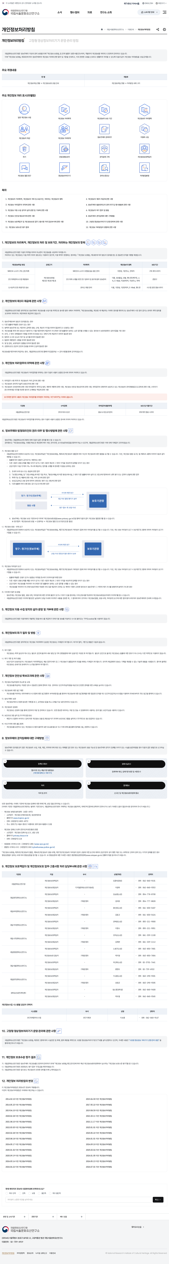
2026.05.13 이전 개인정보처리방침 (99, 1161)
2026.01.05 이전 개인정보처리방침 (99, 1155)
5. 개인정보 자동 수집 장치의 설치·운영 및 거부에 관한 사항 (27, 210)
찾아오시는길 (136, 1227)
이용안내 (131, 29)
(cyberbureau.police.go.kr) (43, 847)
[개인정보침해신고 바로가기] (43, 773)
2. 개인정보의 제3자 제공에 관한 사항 (99, 199)
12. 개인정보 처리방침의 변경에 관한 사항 (101, 227)
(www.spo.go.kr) (41, 844)
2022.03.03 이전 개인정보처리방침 (18, 1127)
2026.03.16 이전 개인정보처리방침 (18, 1161)
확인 (157, 1200)
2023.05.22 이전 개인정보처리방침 (99, 1133)
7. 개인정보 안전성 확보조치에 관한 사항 (20, 216)
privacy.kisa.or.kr (20, 835)
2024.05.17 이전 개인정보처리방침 (18, 1144)
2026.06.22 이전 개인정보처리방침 (18, 1167)
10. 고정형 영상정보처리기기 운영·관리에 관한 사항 (104, 222)
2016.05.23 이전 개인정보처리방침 (18, 1105)
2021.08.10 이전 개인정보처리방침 (18, 1122)
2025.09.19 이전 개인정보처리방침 (18, 1155)
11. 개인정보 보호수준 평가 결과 (17, 227)
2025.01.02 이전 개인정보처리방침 (18, 1150)
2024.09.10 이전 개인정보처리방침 (99, 1144)
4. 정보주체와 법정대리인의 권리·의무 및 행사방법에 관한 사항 (108, 205)
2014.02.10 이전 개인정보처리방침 (18, 1099)
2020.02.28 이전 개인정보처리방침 (18, 1116)
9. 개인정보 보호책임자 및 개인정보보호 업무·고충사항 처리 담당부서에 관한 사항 (35, 222)
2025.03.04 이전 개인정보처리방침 (99, 1150)
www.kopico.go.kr (21, 818)
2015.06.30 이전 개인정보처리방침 (99, 1099)
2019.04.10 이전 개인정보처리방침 (18, 1110)
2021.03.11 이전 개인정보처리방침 (99, 1116)
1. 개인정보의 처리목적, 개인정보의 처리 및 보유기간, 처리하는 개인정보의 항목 (34, 199)
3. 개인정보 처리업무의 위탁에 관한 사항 (20, 205)
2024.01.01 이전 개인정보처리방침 (99, 1139)
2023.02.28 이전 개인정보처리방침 (18, 1133)
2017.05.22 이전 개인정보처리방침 (99, 1105)
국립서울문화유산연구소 (115, 29)
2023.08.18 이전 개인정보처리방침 (18, 1139)
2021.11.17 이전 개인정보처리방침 (99, 1122)
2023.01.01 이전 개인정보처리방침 (99, 1127)
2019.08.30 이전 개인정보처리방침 (99, 1110)
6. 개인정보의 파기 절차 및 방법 (97, 210)
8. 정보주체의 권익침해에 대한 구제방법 (100, 216)
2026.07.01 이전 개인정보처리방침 (99, 1167)
